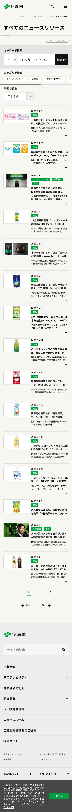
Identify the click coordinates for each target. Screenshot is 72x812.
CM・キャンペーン (15, 78)
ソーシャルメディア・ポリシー (53, 754)
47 (50, 591)
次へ (44, 605)
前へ (27, 605)
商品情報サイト (11, 774)
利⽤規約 (7, 759)
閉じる (59, 796)
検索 (60, 60)
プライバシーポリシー (13, 754)
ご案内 (35, 78)
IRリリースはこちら (57, 40)
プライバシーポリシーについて (24, 806)
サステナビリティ (54, 78)
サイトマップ (45, 759)
